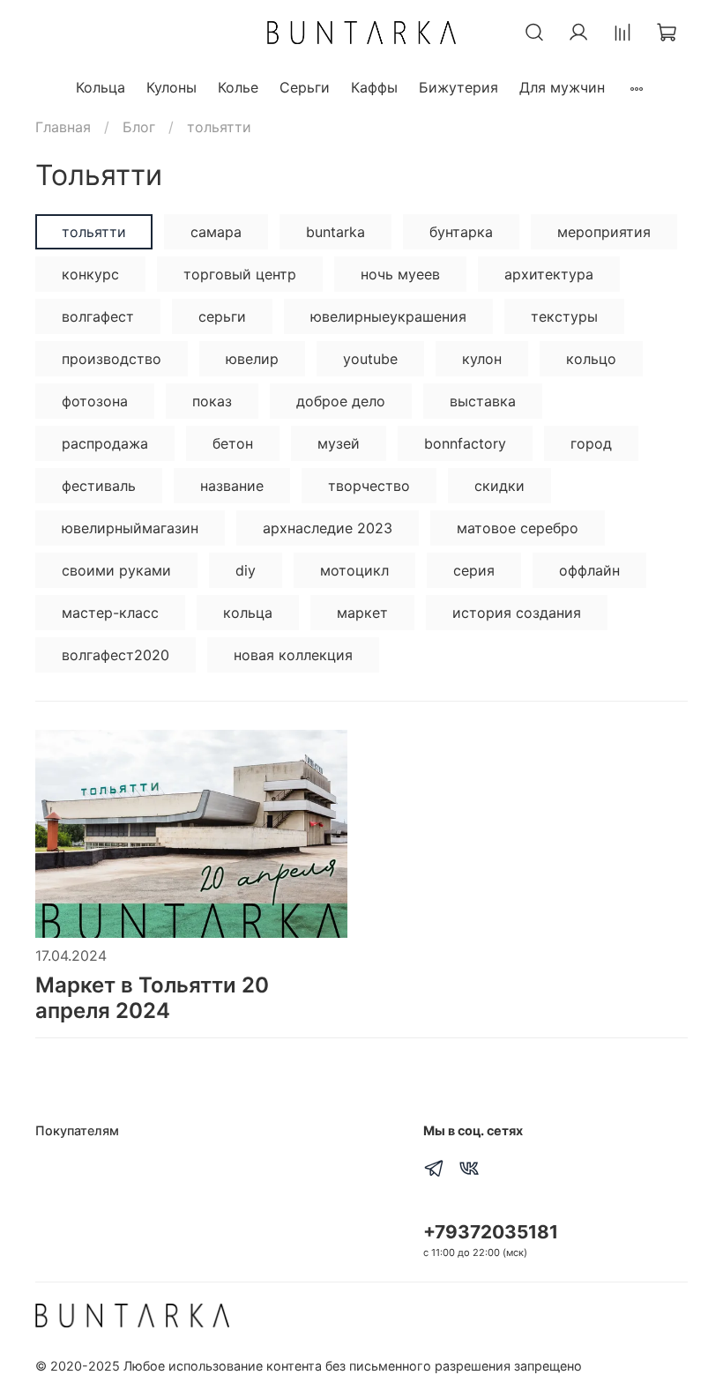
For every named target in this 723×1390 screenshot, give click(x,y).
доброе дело (340, 401)
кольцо (591, 359)
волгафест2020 (115, 655)
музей (338, 443)
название (232, 485)
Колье (238, 87)
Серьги (305, 87)
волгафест (98, 316)
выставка (483, 401)
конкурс (90, 274)
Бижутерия (458, 87)
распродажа (105, 443)
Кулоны (171, 87)
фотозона (95, 401)
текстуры (564, 316)
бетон (232, 443)
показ (212, 401)
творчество (369, 485)
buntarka (335, 232)
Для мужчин (562, 87)
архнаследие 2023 (327, 528)
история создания (516, 612)
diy (245, 570)
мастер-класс (110, 612)
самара (216, 232)
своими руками (116, 570)
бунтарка (461, 232)
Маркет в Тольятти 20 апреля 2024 (152, 997)
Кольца (100, 87)
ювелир (252, 359)
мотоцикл (354, 570)
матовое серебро (517, 528)
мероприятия (604, 232)
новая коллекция (293, 655)
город (591, 443)
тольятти (94, 232)
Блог (139, 127)
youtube (370, 359)
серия (474, 570)
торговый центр (239, 274)
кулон (482, 359)
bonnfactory (465, 443)
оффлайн (589, 570)
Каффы (374, 87)
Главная (63, 127)
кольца (247, 612)
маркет (362, 612)
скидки (499, 485)
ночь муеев (400, 274)
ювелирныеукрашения (388, 316)
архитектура (548, 274)
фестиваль (99, 485)
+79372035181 (490, 1232)
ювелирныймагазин (130, 528)
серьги (222, 316)
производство (111, 359)
